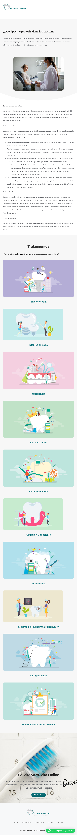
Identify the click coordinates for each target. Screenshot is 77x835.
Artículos (50, 822)
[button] (60, 831)
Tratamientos (39, 822)
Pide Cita (60, 822)
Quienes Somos (26, 822)
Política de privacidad (32, 830)
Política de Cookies (44, 830)
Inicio (16, 822)
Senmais (22, 830)
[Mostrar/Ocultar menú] (72, 7)
